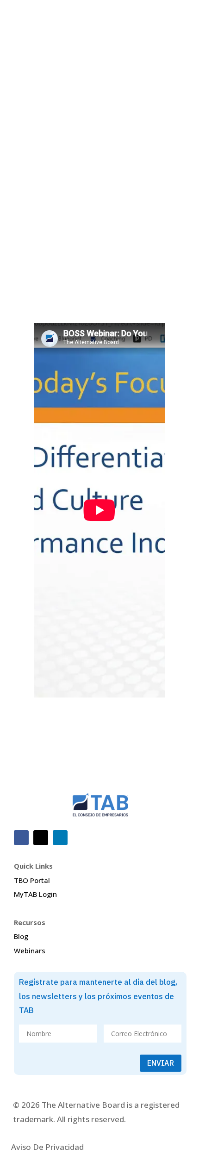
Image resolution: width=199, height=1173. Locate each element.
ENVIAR (160, 1063)
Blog (21, 936)
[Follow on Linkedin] (60, 837)
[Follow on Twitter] (40, 837)
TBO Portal (32, 880)
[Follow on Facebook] (21, 837)
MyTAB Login (35, 894)
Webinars (29, 950)
